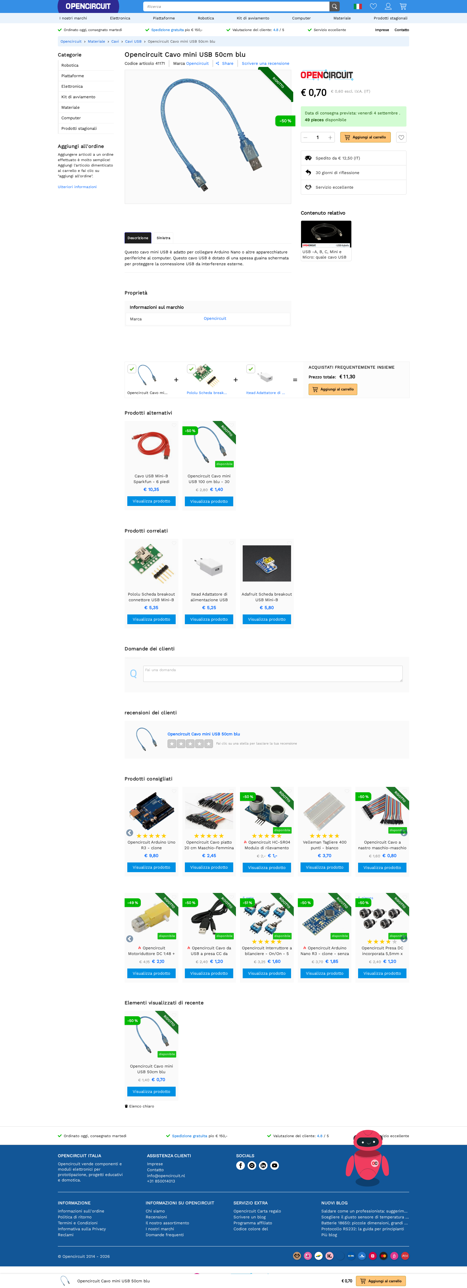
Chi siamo (155, 1211)
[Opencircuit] (88, 6)
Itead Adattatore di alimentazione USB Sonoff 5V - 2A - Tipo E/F (267, 392)
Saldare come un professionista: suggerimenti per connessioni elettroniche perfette (365, 1211)
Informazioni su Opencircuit (180, 1202)
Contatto (402, 30)
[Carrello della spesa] (399, 7)
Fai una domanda (160, 670)
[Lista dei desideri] (369, 7)
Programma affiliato (253, 1223)
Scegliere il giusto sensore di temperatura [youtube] (365, 1217)
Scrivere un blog (250, 1217)
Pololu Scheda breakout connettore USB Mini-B (207, 392)
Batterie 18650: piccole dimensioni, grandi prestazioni (365, 1223)
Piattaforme (164, 18)
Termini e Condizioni (78, 1223)
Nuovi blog (334, 1202)
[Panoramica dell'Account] (384, 7)
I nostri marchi (73, 18)
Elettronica (120, 18)
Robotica (206, 18)
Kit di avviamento (253, 18)
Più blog (329, 1234)
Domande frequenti (165, 1234)
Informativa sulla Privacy (82, 1228)
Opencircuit (215, 318)
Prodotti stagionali (391, 18)
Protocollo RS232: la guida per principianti (362, 1228)
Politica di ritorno (75, 1217)
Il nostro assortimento (167, 1223)
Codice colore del (251, 1228)
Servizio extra (251, 1202)
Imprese (382, 30)
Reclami (66, 1234)
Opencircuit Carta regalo (257, 1211)
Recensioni (156, 1217)
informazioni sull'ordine (81, 1211)
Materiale (342, 18)
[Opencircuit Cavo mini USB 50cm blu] (146, 739)
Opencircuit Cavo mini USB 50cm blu (204, 734)
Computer (301, 18)
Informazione (74, 1202)
